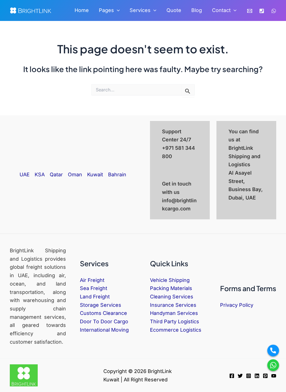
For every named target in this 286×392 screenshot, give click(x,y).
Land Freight (95, 297)
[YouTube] (273, 375)
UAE (25, 174)
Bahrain (117, 174)
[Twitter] (240, 375)
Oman (75, 174)
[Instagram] (248, 375)
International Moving (104, 330)
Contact (221, 10)
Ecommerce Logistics (175, 330)
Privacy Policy (236, 305)
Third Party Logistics (174, 321)
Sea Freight (93, 288)
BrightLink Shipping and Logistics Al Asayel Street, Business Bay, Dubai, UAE (245, 173)
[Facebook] (231, 375)
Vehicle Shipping (170, 280)
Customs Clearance (103, 313)
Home (82, 10)
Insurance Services (173, 305)
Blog (196, 10)
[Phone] (261, 10)
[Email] (249, 10)
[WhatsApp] (273, 10)
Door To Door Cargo (104, 321)
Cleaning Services (171, 297)
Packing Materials (171, 288)
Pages (106, 10)
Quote (173, 10)
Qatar (56, 174)
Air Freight (92, 280)
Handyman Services (174, 313)
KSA (40, 174)
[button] (117, 10)
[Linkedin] (256, 375)
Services (140, 10)
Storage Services (100, 305)
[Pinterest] (265, 375)
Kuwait (95, 174)
